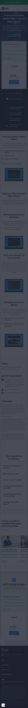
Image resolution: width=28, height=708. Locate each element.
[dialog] (14, 354)
